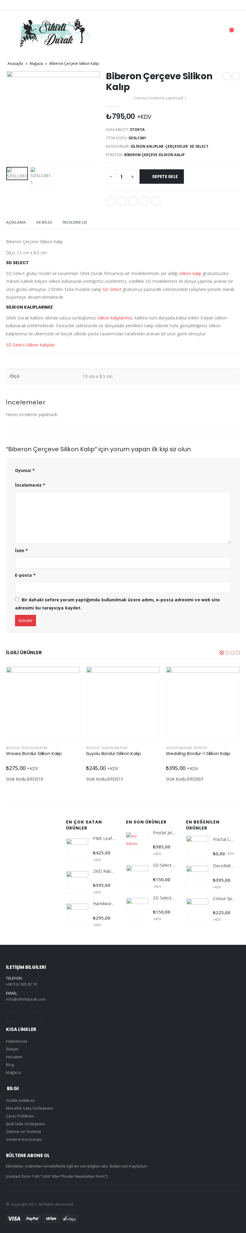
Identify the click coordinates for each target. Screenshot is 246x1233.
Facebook (111, 201)
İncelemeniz (30, 485)
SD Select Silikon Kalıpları (30, 345)
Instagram (37, 1017)
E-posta (155, 201)
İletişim (12, 1049)
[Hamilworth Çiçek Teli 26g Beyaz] (77, 914)
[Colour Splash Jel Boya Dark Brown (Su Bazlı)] (197, 909)
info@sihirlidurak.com (26, 999)
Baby (169, 748)
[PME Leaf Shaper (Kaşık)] (77, 849)
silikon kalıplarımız (114, 318)
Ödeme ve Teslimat (23, 1131)
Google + (144, 201)
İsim (21, 550)
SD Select (199, 146)
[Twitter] (24, 5)
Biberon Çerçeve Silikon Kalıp (154, 154)
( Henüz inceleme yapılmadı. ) (159, 98)
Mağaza (36, 63)
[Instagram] (35, 5)
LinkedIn (133, 201)
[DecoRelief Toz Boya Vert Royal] (197, 877)
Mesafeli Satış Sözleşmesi (29, 1108)
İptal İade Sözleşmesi (25, 1123)
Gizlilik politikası (20, 1100)
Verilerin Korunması (24, 1139)
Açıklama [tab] (16, 222)
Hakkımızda (16, 1041)
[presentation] (13, 117)
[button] (221, 652)
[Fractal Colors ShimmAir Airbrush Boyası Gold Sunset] (197, 847)
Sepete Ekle (165, 177)
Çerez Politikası (20, 1116)
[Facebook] (14, 5)
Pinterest (25, 1017)
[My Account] (197, 33)
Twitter (122, 201)
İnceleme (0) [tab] (74, 222)
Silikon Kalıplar (147, 146)
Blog (10, 1064)
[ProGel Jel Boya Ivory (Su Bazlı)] (137, 843)
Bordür (13, 748)
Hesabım (14, 1056)
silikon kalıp (190, 273)
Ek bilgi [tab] (44, 222)
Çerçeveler (176, 146)
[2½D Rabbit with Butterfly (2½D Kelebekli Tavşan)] (77, 882)
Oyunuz (25, 470)
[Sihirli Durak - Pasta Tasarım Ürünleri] (52, 33)
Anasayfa (15, 63)
